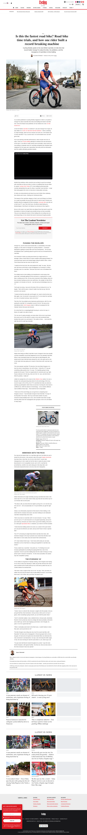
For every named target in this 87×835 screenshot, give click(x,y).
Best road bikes (50, 799)
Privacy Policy (16, 825)
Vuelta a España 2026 (38, 11)
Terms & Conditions (11, 826)
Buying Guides (36, 7)
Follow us (43, 115)
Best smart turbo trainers (52, 803)
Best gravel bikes (51, 801)
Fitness (45, 7)
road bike (25, 128)
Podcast (65, 7)
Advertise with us (31, 821)
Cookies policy (63, 818)
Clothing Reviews (65, 806)
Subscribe (77, 4)
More (71, 7)
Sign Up (12, 820)
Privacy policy (55, 818)
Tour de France (36, 799)
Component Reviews (65, 803)
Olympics (35, 806)
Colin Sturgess (27, 305)
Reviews (29, 7)
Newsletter (50, 115)
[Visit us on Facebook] (79, 2)
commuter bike (42, 202)
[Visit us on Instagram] (76, 2)
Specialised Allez (26, 523)
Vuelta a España (37, 803)
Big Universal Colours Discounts (23, 11)
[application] (33, 166)
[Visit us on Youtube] (81, 2)
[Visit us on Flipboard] (83, 2)
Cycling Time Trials (24, 186)
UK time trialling (26, 141)
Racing (22, 7)
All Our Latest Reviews (66, 799)
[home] (13, 7)
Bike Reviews (64, 801)
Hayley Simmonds (46, 457)
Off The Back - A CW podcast (54, 11)
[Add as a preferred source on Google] (43, 825)
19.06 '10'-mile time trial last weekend (31, 130)
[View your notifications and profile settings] (11, 3)
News (16, 7)
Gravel (51, 7)
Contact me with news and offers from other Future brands (12, 817)
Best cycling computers (52, 806)
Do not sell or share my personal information (48, 821)
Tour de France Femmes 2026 (70, 11)
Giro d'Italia (35, 801)
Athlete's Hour (39, 379)
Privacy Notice (18, 232)
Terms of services (30, 231)
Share (17, 115)
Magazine (57, 7)
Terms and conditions (45, 818)
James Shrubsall (39, 55)
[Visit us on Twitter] (77, 2)
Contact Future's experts (31, 818)
